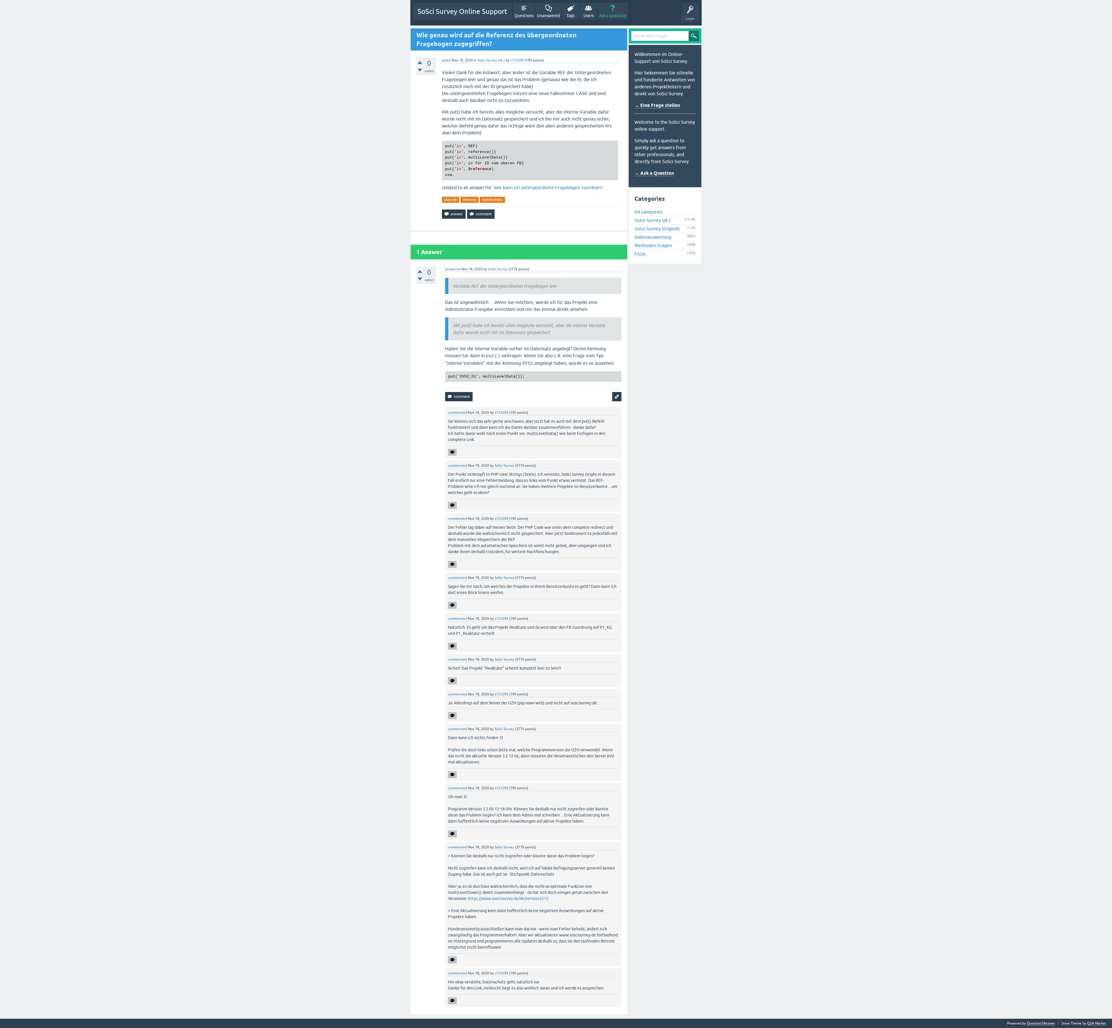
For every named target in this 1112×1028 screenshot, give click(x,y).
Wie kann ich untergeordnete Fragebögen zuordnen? (548, 187)
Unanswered (548, 15)
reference (469, 199)
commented (457, 413)
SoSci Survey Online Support (462, 11)
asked (446, 60)
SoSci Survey (498, 269)
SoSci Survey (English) (657, 228)
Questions (524, 15)
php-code (450, 199)
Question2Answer (1041, 1023)
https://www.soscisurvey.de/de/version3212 (508, 898)
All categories (648, 211)
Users (589, 15)
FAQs (639, 253)
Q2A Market (1096, 1023)
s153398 (517, 60)
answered (452, 269)
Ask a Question (612, 15)
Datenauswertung (652, 237)
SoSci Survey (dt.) (491, 60)
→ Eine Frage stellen (657, 105)
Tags (570, 15)
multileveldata (492, 199)
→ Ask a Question (654, 173)
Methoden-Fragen (653, 245)
